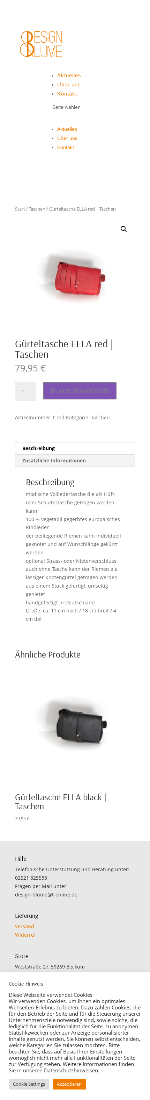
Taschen (37, 209)
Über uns (69, 84)
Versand (24, 926)
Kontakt (67, 94)
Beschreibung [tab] (38, 448)
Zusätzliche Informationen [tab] (54, 460)
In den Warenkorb (80, 390)
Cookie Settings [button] (29, 1084)
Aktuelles (69, 75)
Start (20, 209)
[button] (124, 229)
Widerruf (25, 934)
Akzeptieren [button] (69, 1084)
